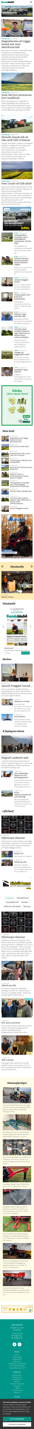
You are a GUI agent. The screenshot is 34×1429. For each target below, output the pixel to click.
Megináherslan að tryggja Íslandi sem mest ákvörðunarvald (15, 44)
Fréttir (16, 233)
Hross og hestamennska (17, 1366)
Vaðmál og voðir (20, 862)
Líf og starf (17, 1386)
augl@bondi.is (17, 1338)
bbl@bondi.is (18, 1336)
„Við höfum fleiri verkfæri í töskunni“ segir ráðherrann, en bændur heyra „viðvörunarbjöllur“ (22, 333)
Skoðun (16, 278)
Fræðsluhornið (17, 1359)
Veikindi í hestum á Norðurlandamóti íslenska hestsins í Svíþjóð (21, 261)
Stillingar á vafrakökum (17, 1424)
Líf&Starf (8, 811)
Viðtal (16, 293)
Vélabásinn (17, 1392)
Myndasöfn (17, 566)
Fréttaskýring (5, 39)
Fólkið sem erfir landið (17, 1384)
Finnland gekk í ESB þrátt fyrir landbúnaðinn (22, 297)
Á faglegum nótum (13, 731)
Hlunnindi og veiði (17, 1390)
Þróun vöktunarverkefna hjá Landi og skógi (22, 794)
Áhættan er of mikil (21, 701)
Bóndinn (17, 1381)
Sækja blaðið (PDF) (17, 612)
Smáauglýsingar (17, 1083)
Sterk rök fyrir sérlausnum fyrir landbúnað (16, 96)
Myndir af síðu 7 (7, 597)
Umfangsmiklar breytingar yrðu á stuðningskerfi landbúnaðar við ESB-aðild (22, 239)
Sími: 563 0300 (18, 1333)
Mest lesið (8, 431)
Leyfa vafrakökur (17, 1419)
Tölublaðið (8, 603)
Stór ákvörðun (19, 716)
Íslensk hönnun (17, 1375)
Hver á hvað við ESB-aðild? (16, 183)
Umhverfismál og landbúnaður (17, 1363)
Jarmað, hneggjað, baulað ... (21, 281)
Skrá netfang (25, 653)
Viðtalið (17, 1388)
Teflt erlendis (7, 1060)
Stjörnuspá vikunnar (13, 837)
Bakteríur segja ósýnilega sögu (20, 315)
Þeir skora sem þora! (10, 1022)
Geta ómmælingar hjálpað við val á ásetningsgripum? (21, 775)
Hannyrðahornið (17, 1379)
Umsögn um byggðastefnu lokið (21, 353)
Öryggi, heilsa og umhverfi (17, 1368)
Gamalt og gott (17, 1357)
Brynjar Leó (18, 853)
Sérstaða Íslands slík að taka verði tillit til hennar (15, 139)
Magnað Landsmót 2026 (14, 757)
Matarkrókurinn (17, 1377)
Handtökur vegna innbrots (21, 371)
